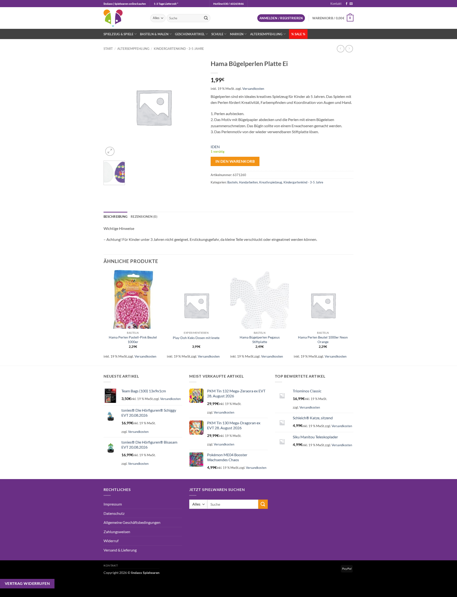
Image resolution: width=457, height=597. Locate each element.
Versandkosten (253, 88)
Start (108, 49)
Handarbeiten (248, 182)
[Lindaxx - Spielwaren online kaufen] (123, 18)
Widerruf (111, 540)
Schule (217, 34)
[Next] (352, 317)
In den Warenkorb (235, 161)
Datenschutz (114, 513)
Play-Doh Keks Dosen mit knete (196, 338)
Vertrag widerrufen (27, 583)
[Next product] (340, 48)
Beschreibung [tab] (115, 216)
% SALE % (298, 34)
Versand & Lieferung (120, 550)
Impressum (113, 504)
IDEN (215, 146)
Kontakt (336, 3)
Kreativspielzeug (270, 182)
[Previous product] (349, 48)
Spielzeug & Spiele (119, 34)
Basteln (232, 182)
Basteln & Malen (154, 34)
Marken (237, 34)
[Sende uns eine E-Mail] (351, 3)
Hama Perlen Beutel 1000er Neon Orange (323, 339)
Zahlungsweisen (117, 531)
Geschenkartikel (190, 34)
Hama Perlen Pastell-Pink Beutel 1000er (133, 339)
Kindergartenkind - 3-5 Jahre (179, 49)
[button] (281, 18)
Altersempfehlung (266, 34)
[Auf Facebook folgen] (346, 3)
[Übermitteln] (206, 18)
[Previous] (103, 317)
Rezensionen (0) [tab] (144, 216)
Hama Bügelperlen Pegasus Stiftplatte (260, 339)
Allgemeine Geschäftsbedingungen (132, 522)
